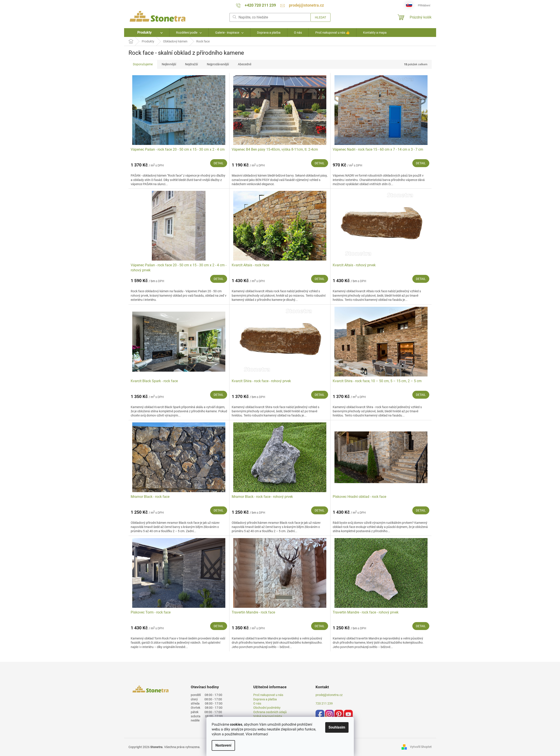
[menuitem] (146, 32)
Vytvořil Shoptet (421, 747)
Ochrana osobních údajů (270, 712)
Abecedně (244, 64)
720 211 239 (324, 703)
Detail (219, 163)
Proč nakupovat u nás (268, 695)
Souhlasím (337, 727)
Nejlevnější (169, 64)
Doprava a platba (265, 699)
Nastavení (223, 745)
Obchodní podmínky (267, 707)
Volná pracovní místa (267, 716)
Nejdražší (191, 64)
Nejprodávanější (218, 64)
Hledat (320, 17)
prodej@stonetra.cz (329, 695)
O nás (257, 703)
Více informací (257, 734)
